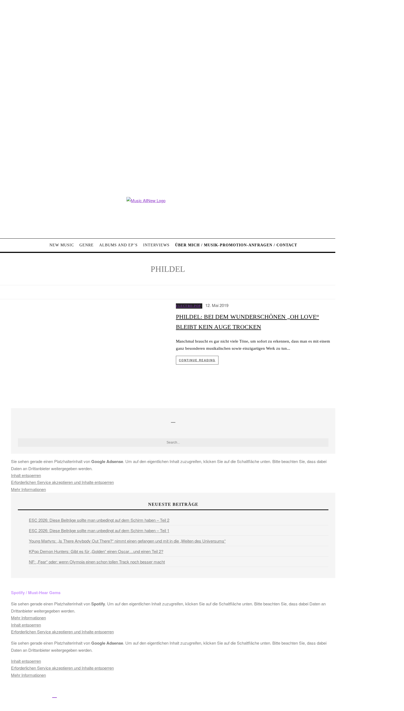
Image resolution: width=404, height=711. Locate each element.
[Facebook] (5, 694)
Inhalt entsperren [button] (26, 475)
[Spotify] (54, 694)
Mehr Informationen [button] (28, 489)
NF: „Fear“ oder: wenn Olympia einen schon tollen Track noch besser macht (97, 562)
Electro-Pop (188, 305)
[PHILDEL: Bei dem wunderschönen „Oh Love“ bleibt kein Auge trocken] (84, 353)
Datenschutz (206, 695)
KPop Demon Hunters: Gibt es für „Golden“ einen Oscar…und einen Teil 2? (96, 551)
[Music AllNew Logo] (167, 213)
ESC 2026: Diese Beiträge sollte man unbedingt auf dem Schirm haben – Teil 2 (99, 520)
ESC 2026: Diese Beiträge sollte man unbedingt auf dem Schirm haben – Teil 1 (99, 530)
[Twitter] (17, 694)
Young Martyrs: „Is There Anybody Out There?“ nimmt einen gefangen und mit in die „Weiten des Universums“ (127, 541)
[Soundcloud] (42, 694)
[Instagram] (29, 694)
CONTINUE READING (197, 360)
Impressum (181, 695)
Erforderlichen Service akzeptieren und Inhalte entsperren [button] (62, 482)
